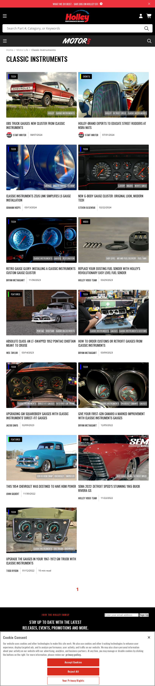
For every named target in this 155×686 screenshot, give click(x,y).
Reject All (73, 671)
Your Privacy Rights (73, 680)
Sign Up (144, 615)
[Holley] (77, 16)
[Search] (146, 28)
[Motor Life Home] (77, 41)
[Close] (149, 637)
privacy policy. (73, 655)
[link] (41, 95)
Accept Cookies (73, 662)
